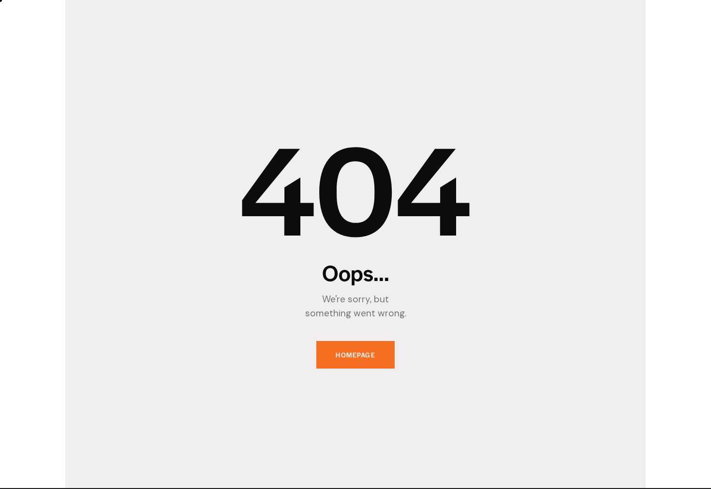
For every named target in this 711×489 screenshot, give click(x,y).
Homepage (355, 354)
